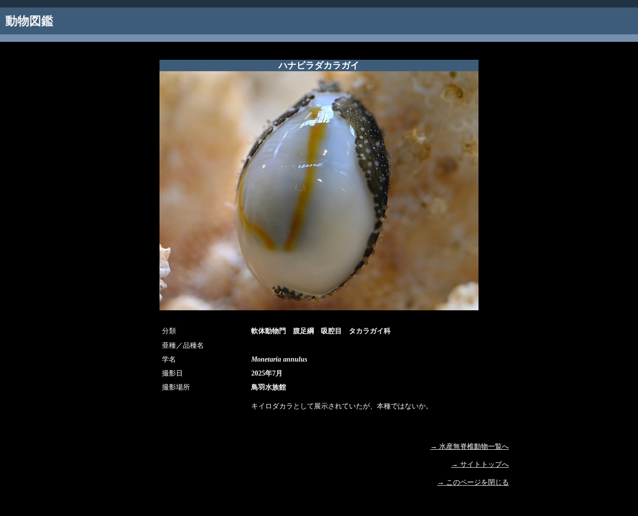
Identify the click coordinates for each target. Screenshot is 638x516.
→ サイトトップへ (480, 464)
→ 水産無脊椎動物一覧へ (469, 446)
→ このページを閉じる (473, 482)
